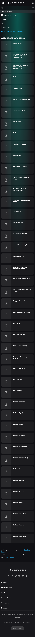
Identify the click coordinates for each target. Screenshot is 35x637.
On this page (6, 27)
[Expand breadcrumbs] (11, 15)
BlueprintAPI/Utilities (16, 31)
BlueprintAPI (5, 31)
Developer (7, 15)
